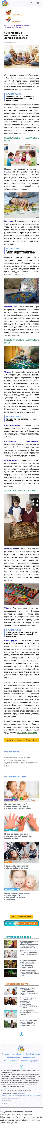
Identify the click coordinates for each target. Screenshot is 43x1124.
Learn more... (34, 1120)
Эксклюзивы (16, 22)
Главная (8, 25)
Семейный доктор (29, 1057)
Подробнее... (27, 1114)
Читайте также (20, 97)
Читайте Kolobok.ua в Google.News (21, 740)
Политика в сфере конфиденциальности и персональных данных (21, 1095)
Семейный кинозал (33, 1054)
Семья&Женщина (17, 1054)
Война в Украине (18, 15)
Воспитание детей (12, 889)
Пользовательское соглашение (10, 1098)
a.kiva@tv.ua (5, 1089)
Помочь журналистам (21, 917)
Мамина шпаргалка (11, 1061)
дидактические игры (15, 763)
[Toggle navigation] (38, 3)
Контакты (4, 1103)
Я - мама (5, 1054)
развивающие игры (14, 757)
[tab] (21, 1034)
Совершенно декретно (30, 1061)
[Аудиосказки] (21, 923)
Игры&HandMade (21, 25)
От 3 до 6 (8, 862)
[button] (31, 3)
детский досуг (21, 760)
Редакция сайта (6, 1100)
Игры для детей (14, 27)
